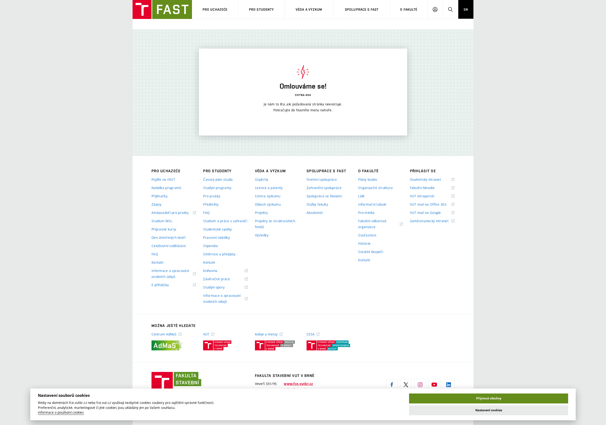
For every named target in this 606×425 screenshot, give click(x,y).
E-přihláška (166, 285)
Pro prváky (211, 196)
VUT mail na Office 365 (432, 204)
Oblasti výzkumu (268, 204)
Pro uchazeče (215, 9)
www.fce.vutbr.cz (298, 384)
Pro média (366, 212)
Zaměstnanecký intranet (432, 221)
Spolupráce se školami (324, 196)
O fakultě (408, 9)
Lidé (361, 196)
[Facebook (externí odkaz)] (392, 385)
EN (466, 9)
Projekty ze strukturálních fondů (275, 224)
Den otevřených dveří (169, 237)
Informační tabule (372, 204)
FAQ (155, 254)
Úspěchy (261, 179)
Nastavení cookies (488, 410)
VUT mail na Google (431, 213)
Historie (364, 243)
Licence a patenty (269, 187)
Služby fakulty (317, 204)
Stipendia (210, 246)
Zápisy (157, 204)
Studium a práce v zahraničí (225, 221)
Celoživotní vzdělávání (169, 246)
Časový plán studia (218, 179)
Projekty (261, 212)
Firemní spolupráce (322, 179)
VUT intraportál (428, 196)
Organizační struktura (375, 187)
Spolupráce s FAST (362, 9)
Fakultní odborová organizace (372, 224)
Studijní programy (217, 187)
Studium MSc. (162, 221)
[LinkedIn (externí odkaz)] (448, 385)
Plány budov (367, 179)
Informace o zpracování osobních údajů (170, 274)
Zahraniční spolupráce (324, 187)
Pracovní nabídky (216, 237)
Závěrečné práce (222, 279)
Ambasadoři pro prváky (174, 213)
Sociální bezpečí (370, 251)
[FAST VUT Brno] (162, 9)
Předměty (210, 204)
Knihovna (216, 271)
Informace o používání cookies (61, 412)
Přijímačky (160, 196)
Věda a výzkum (309, 9)
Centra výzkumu (268, 196)
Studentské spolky (217, 229)
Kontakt (158, 262)
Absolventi (315, 212)
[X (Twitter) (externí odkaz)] (406, 385)
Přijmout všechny (488, 398)
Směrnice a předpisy (219, 254)
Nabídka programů (166, 187)
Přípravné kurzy (164, 229)
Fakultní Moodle (428, 188)
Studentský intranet (431, 179)
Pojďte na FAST (163, 179)
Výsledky (261, 235)
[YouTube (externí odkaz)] (434, 385)
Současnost (367, 235)
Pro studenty (261, 9)
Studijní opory (219, 287)
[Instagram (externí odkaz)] (420, 385)
